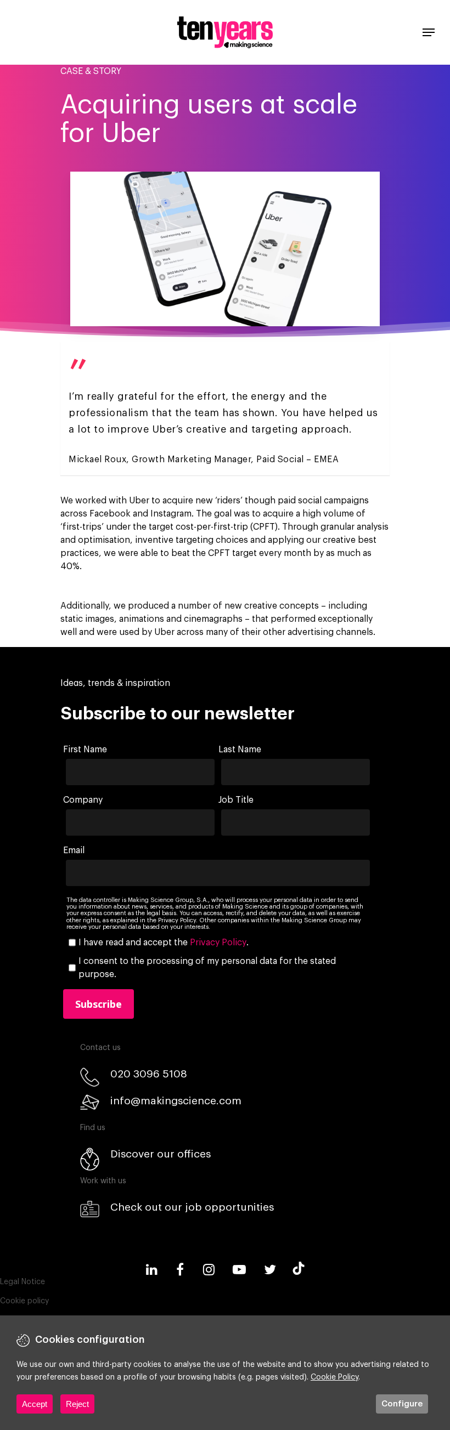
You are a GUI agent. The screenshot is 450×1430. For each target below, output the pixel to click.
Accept (34, 1404)
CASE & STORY (90, 71)
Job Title (236, 800)
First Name (85, 749)
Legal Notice (22, 1282)
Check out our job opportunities (192, 1207)
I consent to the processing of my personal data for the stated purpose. (207, 968)
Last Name (239, 749)
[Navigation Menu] (429, 32)
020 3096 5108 (148, 1074)
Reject (77, 1404)
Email (74, 850)
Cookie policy (24, 1301)
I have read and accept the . (163, 942)
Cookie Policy (334, 1377)
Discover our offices (160, 1154)
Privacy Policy (218, 942)
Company (83, 800)
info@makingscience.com (175, 1101)
